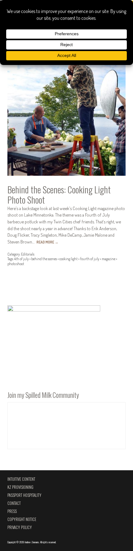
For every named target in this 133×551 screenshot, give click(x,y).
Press (12, 511)
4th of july (21, 258)
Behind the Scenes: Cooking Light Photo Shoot (59, 194)
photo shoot (15, 263)
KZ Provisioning (20, 487)
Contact (14, 503)
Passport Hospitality (24, 495)
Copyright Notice (21, 519)
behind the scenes (44, 258)
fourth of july (89, 258)
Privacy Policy (19, 527)
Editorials (27, 254)
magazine (108, 258)
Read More (47, 242)
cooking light (68, 258)
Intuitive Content (21, 479)
